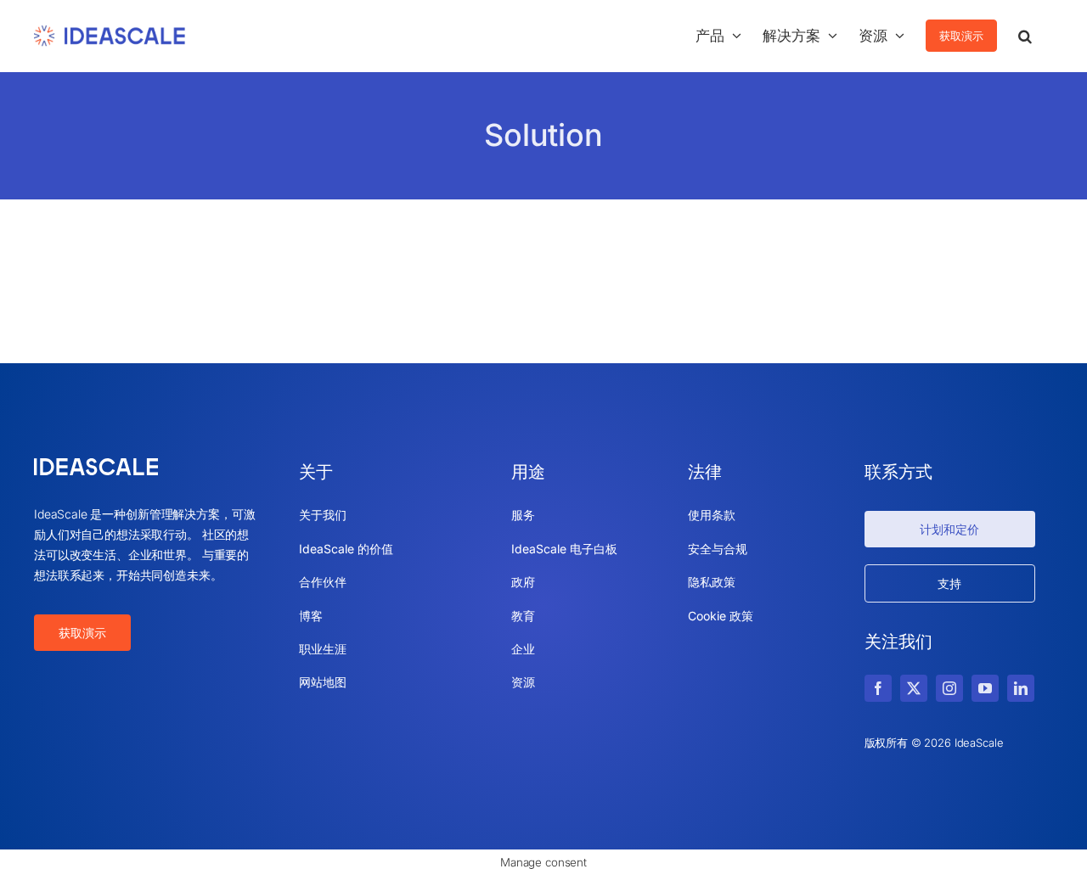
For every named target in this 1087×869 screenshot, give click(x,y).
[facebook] (878, 688)
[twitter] (913, 688)
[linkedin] (1020, 688)
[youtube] (985, 688)
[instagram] (949, 688)
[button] (1025, 35)
